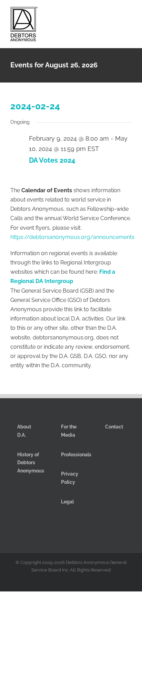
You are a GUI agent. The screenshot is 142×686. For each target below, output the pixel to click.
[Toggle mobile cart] (104, 13)
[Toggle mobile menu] (129, 13)
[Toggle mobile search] (116, 13)
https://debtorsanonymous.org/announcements (72, 237)
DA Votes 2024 (52, 160)
